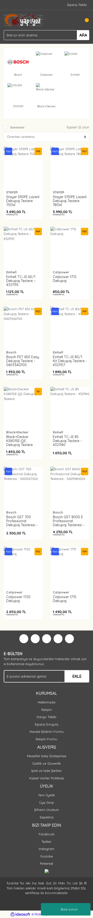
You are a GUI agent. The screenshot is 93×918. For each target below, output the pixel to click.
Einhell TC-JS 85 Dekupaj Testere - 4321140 (67, 441)
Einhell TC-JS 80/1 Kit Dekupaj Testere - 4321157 (70, 361)
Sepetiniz (47, 817)
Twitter (46, 842)
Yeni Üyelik (46, 795)
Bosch (11, 352)
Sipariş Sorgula (46, 724)
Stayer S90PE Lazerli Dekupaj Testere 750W (22, 201)
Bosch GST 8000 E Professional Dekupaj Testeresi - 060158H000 (68, 523)
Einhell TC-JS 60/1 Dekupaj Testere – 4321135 (20, 281)
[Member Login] (74, 20)
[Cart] (84, 20)
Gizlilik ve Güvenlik (46, 763)
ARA (83, 35)
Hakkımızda (46, 702)
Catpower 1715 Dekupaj (64, 599)
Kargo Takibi (46, 717)
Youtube (46, 856)
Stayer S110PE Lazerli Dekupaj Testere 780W (70, 201)
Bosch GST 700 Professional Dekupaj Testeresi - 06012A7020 (21, 523)
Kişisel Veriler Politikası (46, 778)
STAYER (12, 192)
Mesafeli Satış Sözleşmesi (46, 756)
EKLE (77, 676)
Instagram (46, 849)
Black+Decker (17, 432)
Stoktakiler (17, 127)
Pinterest (46, 863)
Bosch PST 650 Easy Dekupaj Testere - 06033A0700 (22, 361)
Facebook (46, 834)
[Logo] (23, 20)
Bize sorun (69, 909)
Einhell (11, 272)
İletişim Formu (46, 739)
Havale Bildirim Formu (47, 732)
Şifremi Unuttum (46, 810)
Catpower (61, 272)
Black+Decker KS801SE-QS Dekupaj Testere (19, 441)
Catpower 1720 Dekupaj (18, 599)
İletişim (46, 710)
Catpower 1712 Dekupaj (64, 279)
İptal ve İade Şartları (46, 771)
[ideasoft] (20, 914)
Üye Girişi (46, 802)
